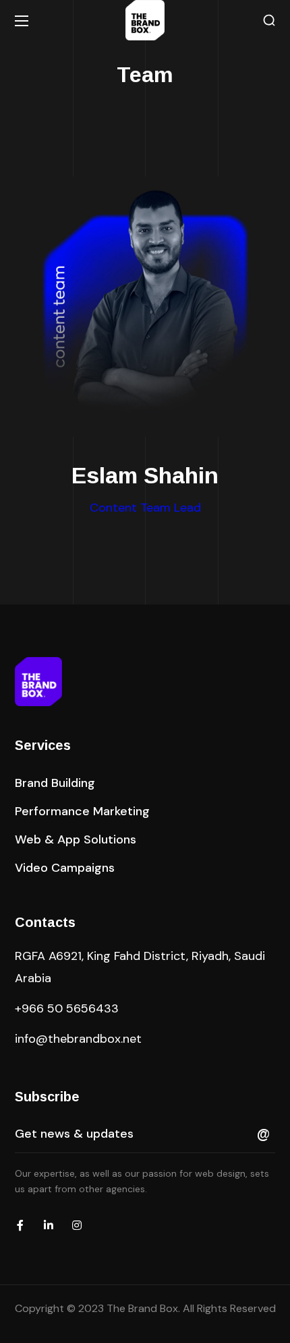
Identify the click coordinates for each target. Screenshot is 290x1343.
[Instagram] (77, 1225)
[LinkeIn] (48, 1225)
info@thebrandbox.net (78, 1039)
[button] (269, 20)
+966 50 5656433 (67, 1008)
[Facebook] (20, 1225)
